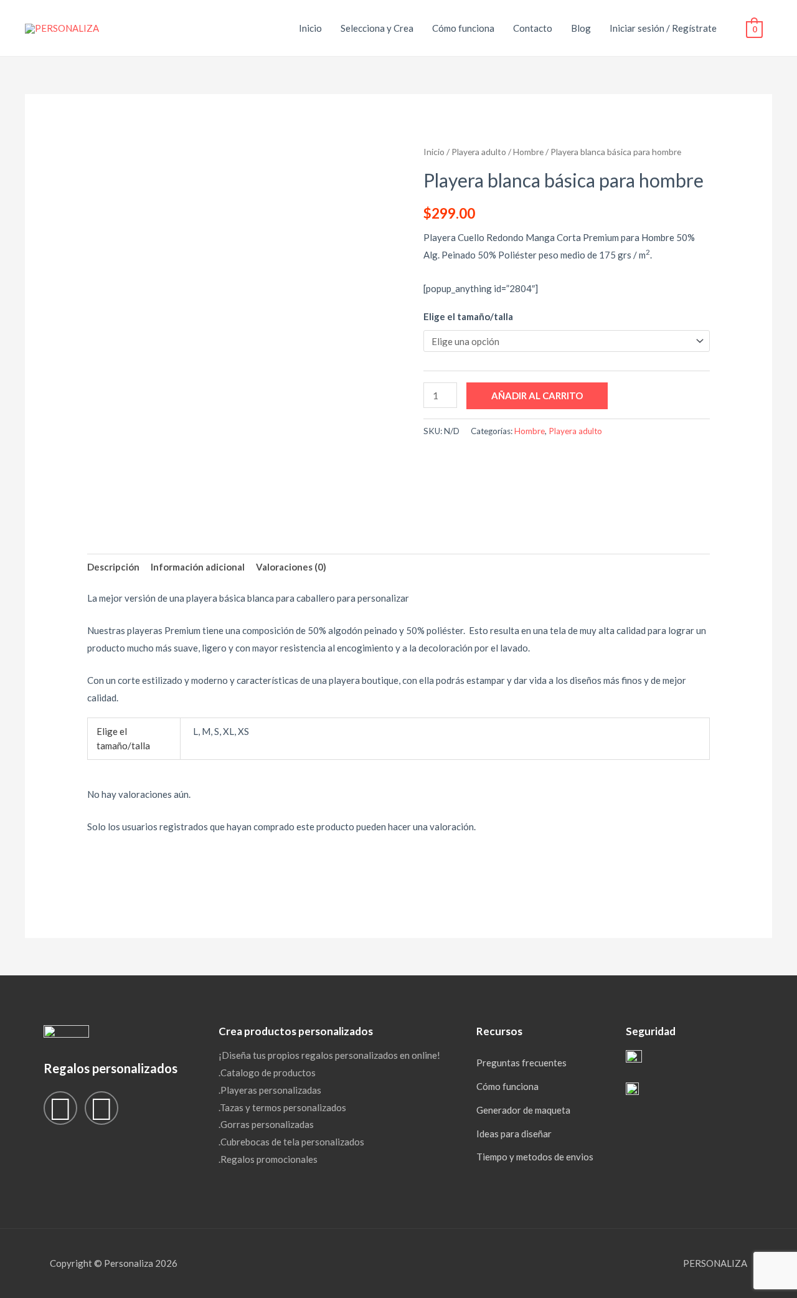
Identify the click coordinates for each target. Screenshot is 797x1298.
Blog (581, 28)
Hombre (528, 151)
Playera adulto (478, 151)
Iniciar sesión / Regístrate (663, 28)
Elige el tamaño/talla (468, 316)
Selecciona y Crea (377, 28)
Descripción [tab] (113, 566)
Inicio (310, 28)
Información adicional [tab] (198, 566)
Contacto (532, 28)
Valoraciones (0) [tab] (291, 566)
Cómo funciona (463, 28)
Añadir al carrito (537, 395)
